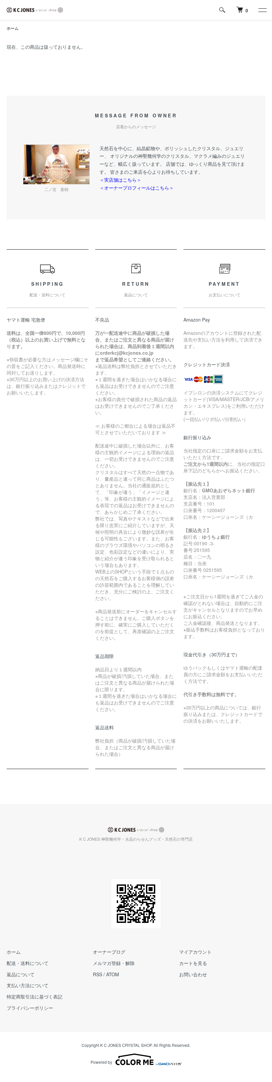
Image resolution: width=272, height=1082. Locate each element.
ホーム (13, 28)
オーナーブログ (109, 951)
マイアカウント (195, 951)
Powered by (101, 1062)
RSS (97, 974)
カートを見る (193, 963)
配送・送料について (27, 963)
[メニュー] (262, 10)
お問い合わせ (193, 974)
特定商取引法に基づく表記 (34, 996)
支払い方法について (27, 985)
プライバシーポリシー (30, 1007)
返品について (20, 974)
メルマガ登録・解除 (114, 963)
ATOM (112, 974)
